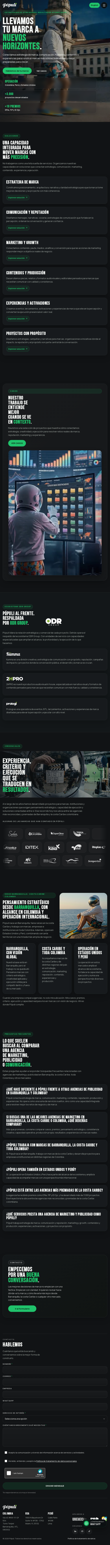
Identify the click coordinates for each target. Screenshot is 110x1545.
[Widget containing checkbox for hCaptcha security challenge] (25, 1473)
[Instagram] (82, 1531)
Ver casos (42, 70)
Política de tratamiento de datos (81, 1538)
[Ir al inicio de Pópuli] (10, 5)
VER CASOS (17, 443)
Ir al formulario (22, 1308)
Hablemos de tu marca (17, 70)
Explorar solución (16, 197)
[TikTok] (89, 1531)
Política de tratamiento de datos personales (56, 1461)
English (94, 5)
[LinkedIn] (75, 1531)
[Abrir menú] (104, 5)
